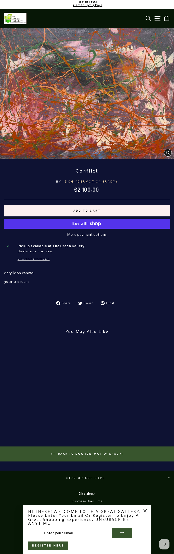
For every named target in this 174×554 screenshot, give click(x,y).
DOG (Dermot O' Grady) (91, 181)
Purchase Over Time (87, 501)
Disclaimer (87, 494)
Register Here (48, 545)
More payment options (87, 235)
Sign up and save (86, 478)
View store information (34, 259)
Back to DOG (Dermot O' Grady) (90, 454)
